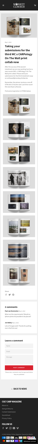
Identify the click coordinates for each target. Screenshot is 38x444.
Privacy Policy (7, 418)
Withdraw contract (30, 441)
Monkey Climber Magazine (14, 434)
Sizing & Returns (7, 409)
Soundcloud (6, 415)
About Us (5, 405)
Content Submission (9, 412)
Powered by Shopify (27, 434)
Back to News (20, 388)
